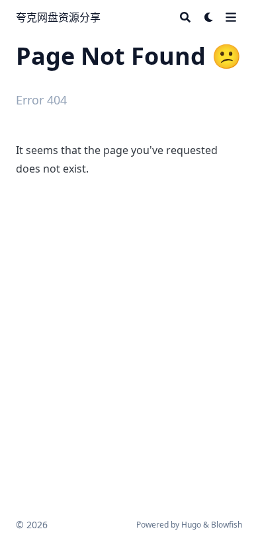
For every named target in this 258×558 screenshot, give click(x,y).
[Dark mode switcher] (209, 17)
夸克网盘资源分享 (58, 17)
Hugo (191, 524)
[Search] (185, 17)
